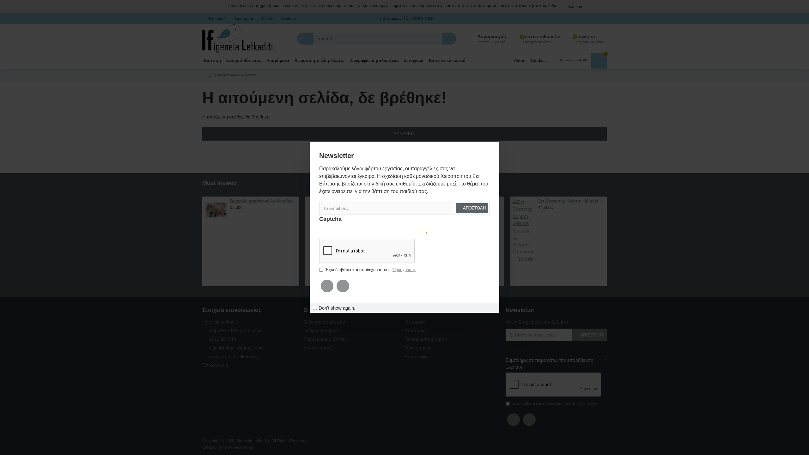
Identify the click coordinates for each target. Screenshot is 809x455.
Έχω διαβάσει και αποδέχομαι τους (370, 269)
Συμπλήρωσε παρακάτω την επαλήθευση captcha (371, 233)
